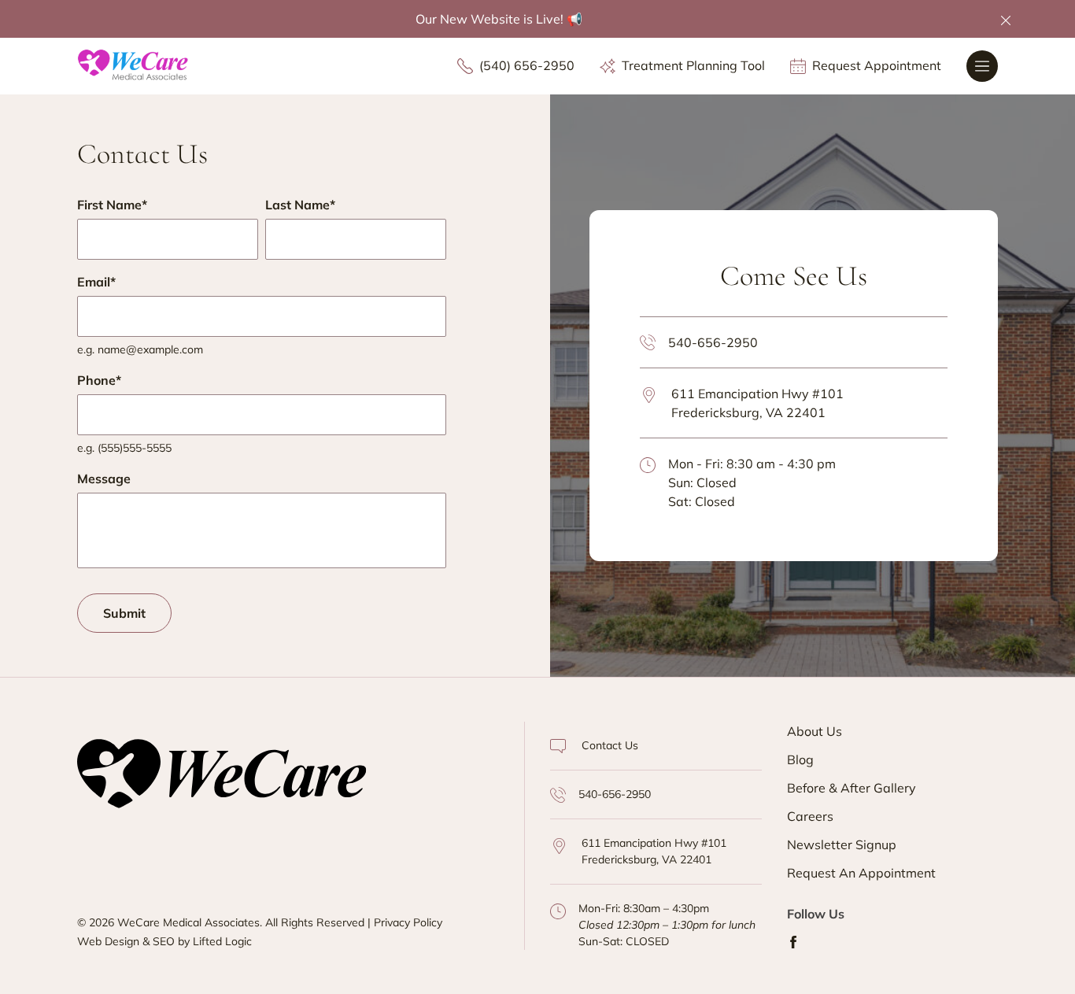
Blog (800, 759)
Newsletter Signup (841, 844)
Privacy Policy (408, 922)
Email (96, 282)
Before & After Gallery (851, 788)
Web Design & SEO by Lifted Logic (164, 941)
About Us (814, 731)
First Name (112, 204)
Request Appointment (876, 65)
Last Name (300, 204)
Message (104, 478)
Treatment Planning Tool (693, 65)
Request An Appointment (861, 873)
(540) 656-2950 (526, 65)
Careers (810, 816)
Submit (124, 613)
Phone (99, 380)
